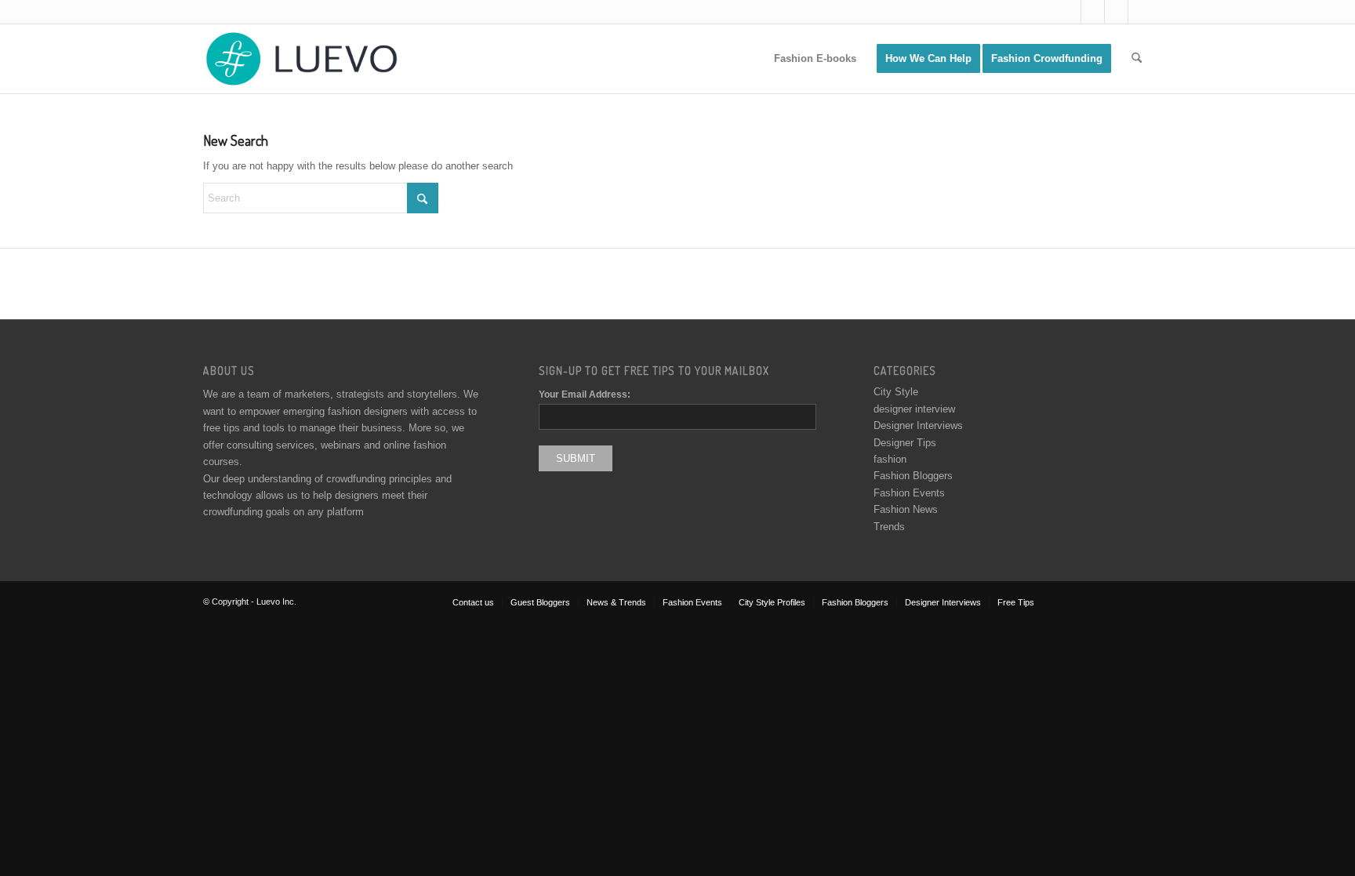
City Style (896, 392)
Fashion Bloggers (913, 476)
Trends (889, 527)
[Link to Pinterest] (1140, 12)
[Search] (1136, 58)
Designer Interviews (918, 425)
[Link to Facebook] (1092, 12)
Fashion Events (909, 493)
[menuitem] (815, 58)
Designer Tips (905, 443)
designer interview (914, 409)
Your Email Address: (584, 394)
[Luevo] (300, 58)
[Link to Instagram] (1116, 12)
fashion (890, 459)
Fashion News (906, 509)
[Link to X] (1069, 12)
